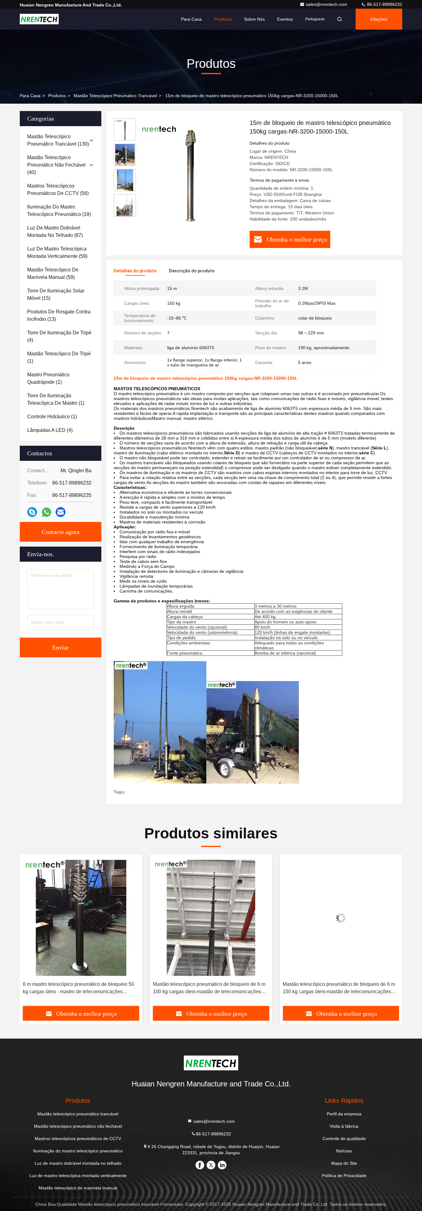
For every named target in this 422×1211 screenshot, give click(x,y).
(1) (59, 357)
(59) (57, 252)
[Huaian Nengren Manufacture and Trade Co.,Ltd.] (39, 19)
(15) (55, 294)
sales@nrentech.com (327, 4)
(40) (56, 165)
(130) (58, 140)
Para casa (191, 19)
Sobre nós (254, 19)
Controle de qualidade (344, 1138)
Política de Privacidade (344, 1175)
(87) (55, 231)
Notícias (344, 1150)
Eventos (285, 19)
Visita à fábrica (344, 1126)
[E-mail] (61, 512)
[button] (125, 214)
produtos (57, 95)
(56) (58, 189)
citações (378, 19)
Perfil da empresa (344, 1113)
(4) (59, 336)
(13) (59, 315)
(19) (59, 210)
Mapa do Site (344, 1163)
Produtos (223, 19)
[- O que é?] (46, 512)
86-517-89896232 (384, 4)
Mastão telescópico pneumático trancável (115, 95)
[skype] (32, 512)
